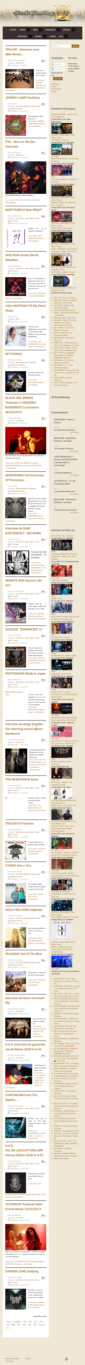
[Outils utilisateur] (43, 60)
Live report (20, 421)
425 (24, 1322)
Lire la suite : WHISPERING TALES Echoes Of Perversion (36, 516)
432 (24, 1325)
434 (34, 1325)
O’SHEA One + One (18, 865)
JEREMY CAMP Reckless (22, 97)
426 (30, 1322)
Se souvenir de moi (56, 74)
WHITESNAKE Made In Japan (25, 673)
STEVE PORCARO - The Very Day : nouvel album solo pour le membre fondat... (66, 1021)
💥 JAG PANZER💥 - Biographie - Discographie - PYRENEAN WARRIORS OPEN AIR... (66, 1051)
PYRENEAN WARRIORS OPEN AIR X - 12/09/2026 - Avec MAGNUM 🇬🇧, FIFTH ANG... (66, 1058)
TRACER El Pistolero (19, 823)
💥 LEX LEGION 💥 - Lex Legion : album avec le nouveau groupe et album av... (66, 1106)
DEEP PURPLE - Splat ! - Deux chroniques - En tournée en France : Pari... (66, 981)
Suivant (41, 1325)
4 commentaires (39, 347)
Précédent (17, 1322)
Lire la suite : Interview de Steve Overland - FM (39, 1028)
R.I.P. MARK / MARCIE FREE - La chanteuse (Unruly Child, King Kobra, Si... (65, 1113)
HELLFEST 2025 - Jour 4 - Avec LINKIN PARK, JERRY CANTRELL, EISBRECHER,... (66, 1143)
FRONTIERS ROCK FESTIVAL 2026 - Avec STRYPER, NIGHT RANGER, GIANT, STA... (66, 1008)
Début (9, 1322)
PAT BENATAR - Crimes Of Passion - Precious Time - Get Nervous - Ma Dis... (66, 372)
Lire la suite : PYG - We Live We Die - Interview (21, 200)
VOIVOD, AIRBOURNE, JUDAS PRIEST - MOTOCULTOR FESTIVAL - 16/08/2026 (66, 312)
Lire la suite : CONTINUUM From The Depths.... (36, 1133)
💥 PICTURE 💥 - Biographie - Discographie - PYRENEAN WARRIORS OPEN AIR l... (64, 355)
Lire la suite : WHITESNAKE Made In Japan (36, 709)
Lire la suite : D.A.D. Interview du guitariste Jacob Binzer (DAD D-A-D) (40, 1078)
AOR (17, 319)
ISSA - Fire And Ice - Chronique (65, 298)
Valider (75, 46)
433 (29, 1325)
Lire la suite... (74, 433)
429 (8, 1325)
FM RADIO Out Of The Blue (23, 954)
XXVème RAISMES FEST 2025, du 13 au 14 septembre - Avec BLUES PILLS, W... (66, 1001)
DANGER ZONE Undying (21, 1271)
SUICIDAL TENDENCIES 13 (23, 629)
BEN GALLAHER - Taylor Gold (64, 318)
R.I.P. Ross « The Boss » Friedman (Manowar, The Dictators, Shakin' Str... (66, 1135)
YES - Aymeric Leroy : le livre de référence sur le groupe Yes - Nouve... (65, 1033)
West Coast (55, 780)
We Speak (18, 1254)
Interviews (19, 63)
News (53, 552)
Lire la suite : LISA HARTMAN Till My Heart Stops (37, 344)
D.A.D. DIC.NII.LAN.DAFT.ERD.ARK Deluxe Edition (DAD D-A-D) (24, 1150)
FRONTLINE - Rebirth (61, 1158)
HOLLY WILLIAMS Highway (23, 910)
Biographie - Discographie (60, 891)
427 (35, 1322)
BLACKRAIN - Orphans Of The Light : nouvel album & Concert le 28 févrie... (67, 988)
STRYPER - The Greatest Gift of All (66, 1131)
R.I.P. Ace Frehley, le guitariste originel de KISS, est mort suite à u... (65, 1121)
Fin (8, 1328)
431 (18, 1325)
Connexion (57, 78)
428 (41, 1322)
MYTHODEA (13, 354)
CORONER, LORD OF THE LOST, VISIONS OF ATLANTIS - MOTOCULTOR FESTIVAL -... (65, 322)
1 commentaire (38, 712)
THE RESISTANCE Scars (21, 779)
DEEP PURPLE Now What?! (23, 210)
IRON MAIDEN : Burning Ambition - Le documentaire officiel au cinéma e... (66, 1086)
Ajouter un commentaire (14, 298)
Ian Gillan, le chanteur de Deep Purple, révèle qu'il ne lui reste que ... (66, 1098)
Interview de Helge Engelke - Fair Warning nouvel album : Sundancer (25, 728)
